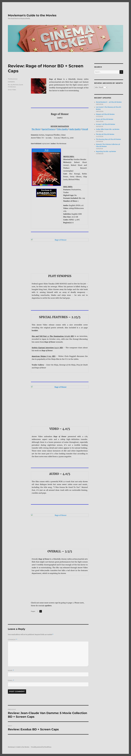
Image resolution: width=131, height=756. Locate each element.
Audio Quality (75, 129)
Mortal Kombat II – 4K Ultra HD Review (109, 102)
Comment (12, 639)
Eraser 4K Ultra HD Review (104, 119)
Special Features (48, 129)
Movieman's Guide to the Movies (32, 15)
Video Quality (62, 129)
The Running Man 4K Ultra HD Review (108, 139)
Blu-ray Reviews (13, 84)
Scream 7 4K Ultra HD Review (105, 124)
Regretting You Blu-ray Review (106, 151)
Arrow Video (12, 89)
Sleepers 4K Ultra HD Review (105, 114)
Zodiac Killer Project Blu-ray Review (107, 129)
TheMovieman (13, 79)
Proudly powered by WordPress (41, 747)
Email (11, 680)
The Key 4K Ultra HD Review (105, 134)
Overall (85, 129)
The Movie (36, 129)
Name (11, 670)
